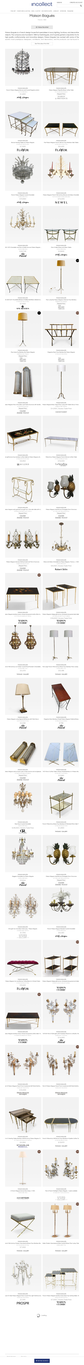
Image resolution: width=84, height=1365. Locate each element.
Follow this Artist (42, 27)
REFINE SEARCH (42, 1361)
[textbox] (68, 5)
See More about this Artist (42, 43)
